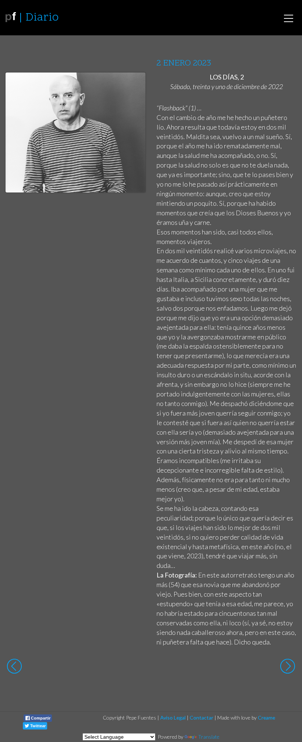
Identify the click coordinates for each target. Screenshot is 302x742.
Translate (209, 737)
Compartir (40, 718)
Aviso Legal (173, 717)
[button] (134, 85)
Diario (42, 18)
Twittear (37, 726)
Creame (266, 717)
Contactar (201, 717)
